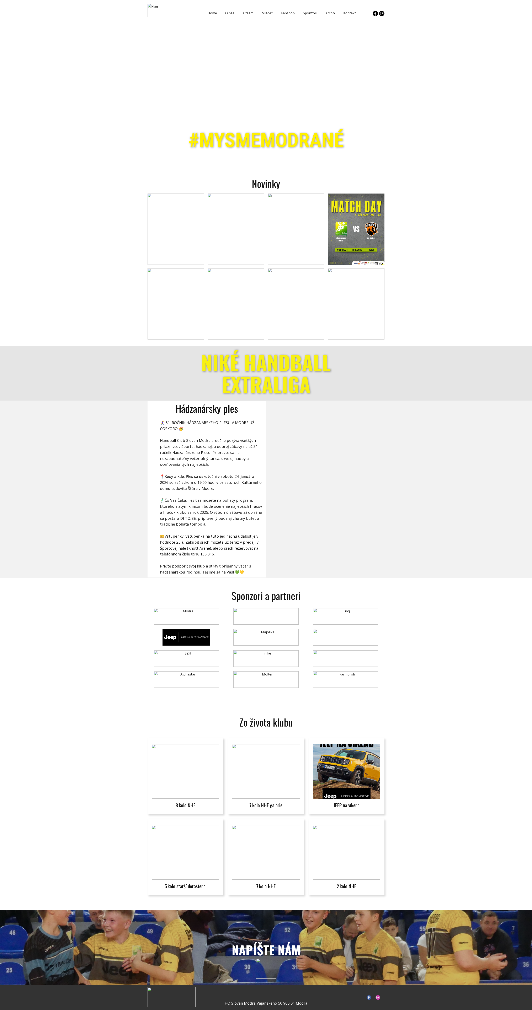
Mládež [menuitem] (267, 13)
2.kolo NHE (346, 886)
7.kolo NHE (266, 886)
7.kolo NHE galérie (265, 805)
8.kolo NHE (185, 805)
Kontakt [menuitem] (349, 13)
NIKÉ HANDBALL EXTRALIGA (266, 373)
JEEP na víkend (346, 805)
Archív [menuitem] (330, 13)
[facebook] (375, 13)
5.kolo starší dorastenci (186, 886)
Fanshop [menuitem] (288, 13)
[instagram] (381, 13)
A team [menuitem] (248, 13)
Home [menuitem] (212, 13)
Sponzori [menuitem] (310, 13)
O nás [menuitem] (229, 13)
